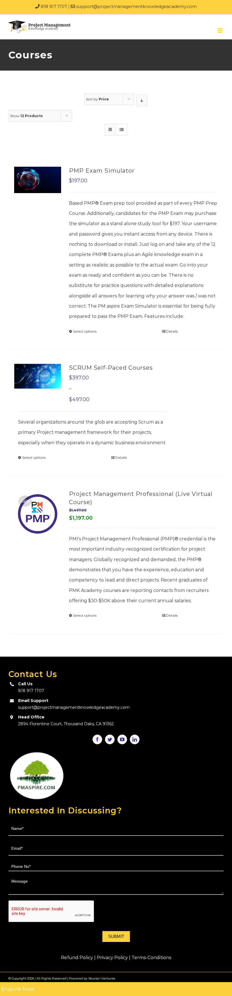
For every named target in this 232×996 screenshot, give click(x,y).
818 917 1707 (53, 6)
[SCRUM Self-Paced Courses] (37, 376)
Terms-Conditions (151, 957)
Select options (84, 331)
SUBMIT (116, 936)
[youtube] (122, 739)
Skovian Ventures (101, 978)
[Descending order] (141, 100)
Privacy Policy (112, 957)
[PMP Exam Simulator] (37, 180)
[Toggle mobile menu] (221, 30)
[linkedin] (134, 739)
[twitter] (110, 739)
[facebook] (97, 739)
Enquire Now (17, 989)
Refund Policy (77, 957)
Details (172, 331)
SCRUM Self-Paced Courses (111, 367)
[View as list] (121, 129)
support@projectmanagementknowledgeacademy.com (136, 6)
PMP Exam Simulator (102, 170)
